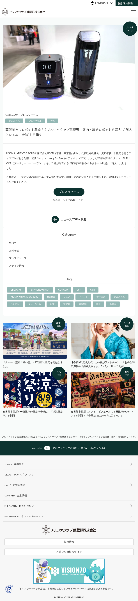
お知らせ (14, 250)
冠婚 (52, 304)
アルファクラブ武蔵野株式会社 (17, 437)
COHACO (63, 290)
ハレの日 (15, 304)
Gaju (92, 290)
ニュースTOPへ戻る (73, 219)
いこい (67, 297)
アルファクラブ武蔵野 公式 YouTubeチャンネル (69, 448)
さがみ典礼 (14, 121)
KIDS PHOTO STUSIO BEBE (24, 297)
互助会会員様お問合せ (68, 551)
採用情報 (128, 3)
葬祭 (52, 121)
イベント (83, 297)
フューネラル (35, 121)
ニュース (37, 437)
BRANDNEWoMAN (40, 290)
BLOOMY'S (16, 290)
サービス (100, 297)
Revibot (51, 297)
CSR (79, 290)
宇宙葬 (66, 304)
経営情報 (83, 304)
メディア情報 (16, 265)
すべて (13, 243)
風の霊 (113, 304)
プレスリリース (29, 114)
